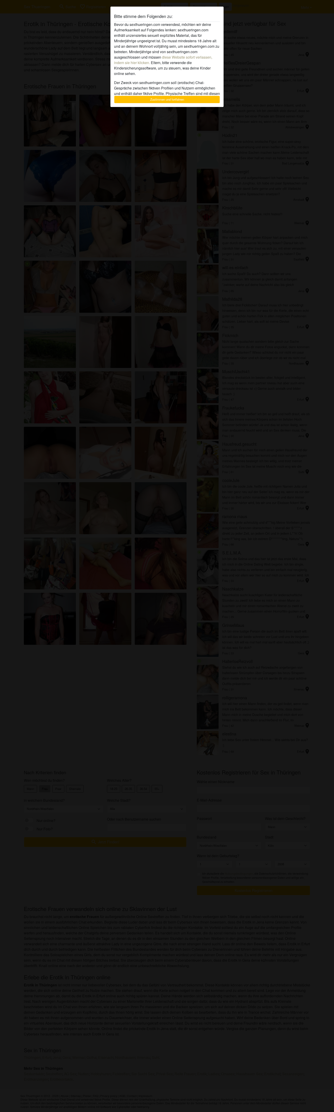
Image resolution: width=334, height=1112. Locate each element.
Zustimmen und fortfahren (167, 99)
